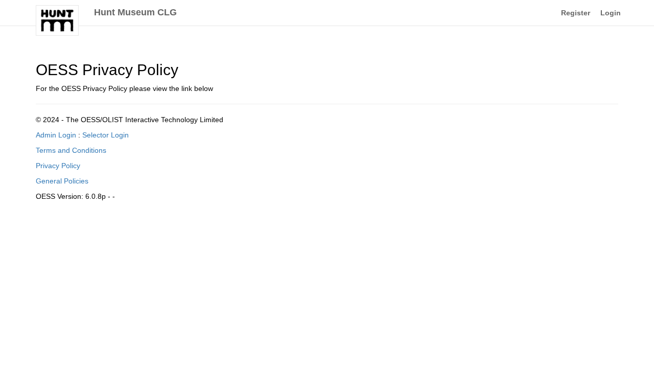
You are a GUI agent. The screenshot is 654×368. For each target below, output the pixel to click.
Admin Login (56, 135)
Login (610, 13)
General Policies (62, 181)
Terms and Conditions (71, 150)
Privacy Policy (58, 166)
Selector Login (105, 135)
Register (575, 13)
